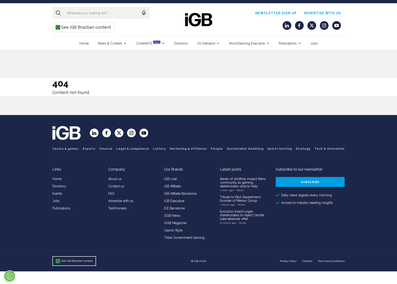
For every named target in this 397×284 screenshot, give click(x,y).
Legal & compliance (132, 148)
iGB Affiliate (172, 186)
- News (239, 190)
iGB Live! (170, 179)
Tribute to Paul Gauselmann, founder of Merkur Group (240, 198)
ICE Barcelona (174, 208)
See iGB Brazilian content (83, 27)
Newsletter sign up (276, 13)
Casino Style (173, 230)
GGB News (172, 215)
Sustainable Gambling (245, 148)
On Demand (206, 43)
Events (57, 193)
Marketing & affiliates (188, 148)
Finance (106, 148)
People (217, 148)
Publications (288, 43)
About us (115, 179)
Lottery (159, 148)
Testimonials (117, 208)
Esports (89, 148)
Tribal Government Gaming (184, 237)
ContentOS (147, 43)
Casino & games (65, 148)
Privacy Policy (288, 261)
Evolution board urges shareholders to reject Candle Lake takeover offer (242, 215)
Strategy (303, 148)
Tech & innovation (330, 148)
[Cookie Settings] (9, 276)
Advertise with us (322, 13)
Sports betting (279, 148)
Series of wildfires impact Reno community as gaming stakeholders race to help (243, 182)
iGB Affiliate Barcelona (180, 193)
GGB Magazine (175, 223)
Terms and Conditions (331, 261)
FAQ (111, 193)
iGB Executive (174, 201)
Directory (181, 43)
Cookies (307, 261)
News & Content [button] (110, 43)
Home (84, 43)
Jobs (314, 43)
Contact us (116, 186)
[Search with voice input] (144, 13)
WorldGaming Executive (247, 43)
